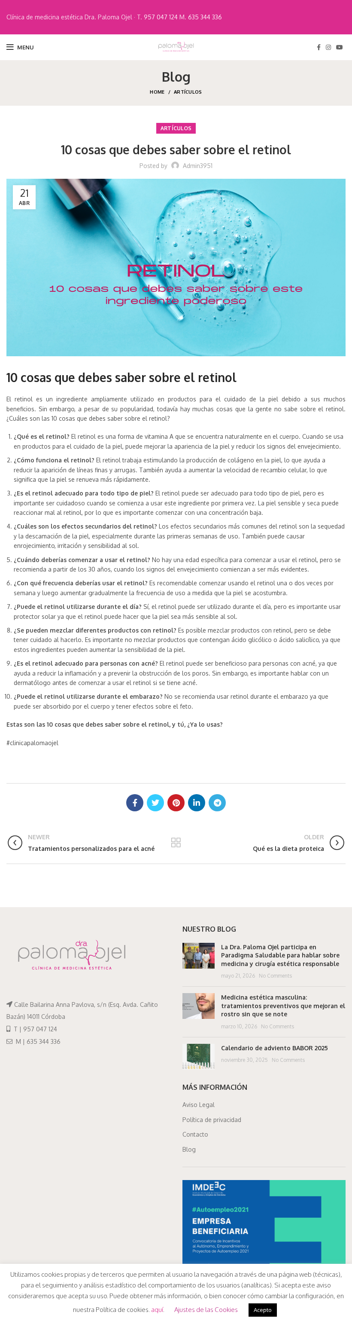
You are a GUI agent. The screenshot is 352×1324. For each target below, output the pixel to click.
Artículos (188, 92)
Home (157, 92)
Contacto (195, 1134)
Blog (189, 1149)
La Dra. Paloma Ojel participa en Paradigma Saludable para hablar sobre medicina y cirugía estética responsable (280, 955)
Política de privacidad (211, 1119)
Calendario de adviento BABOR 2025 (274, 1048)
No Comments (275, 975)
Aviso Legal (198, 1104)
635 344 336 (205, 17)
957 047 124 (161, 17)
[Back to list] (176, 842)
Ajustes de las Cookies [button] (206, 1310)
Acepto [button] (263, 1309)
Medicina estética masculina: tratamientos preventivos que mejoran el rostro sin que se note (283, 1006)
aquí (157, 1310)
